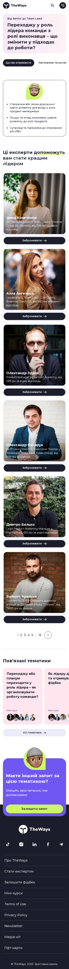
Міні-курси (13, 893)
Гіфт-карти (13, 948)
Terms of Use (15, 904)
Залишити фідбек (19, 882)
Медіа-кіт (12, 937)
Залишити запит (34, 809)
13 (39, 635)
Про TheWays (16, 860)
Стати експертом (19, 871)
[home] (14, 5)
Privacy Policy (15, 915)
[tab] (18, 62)
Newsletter (13, 926)
